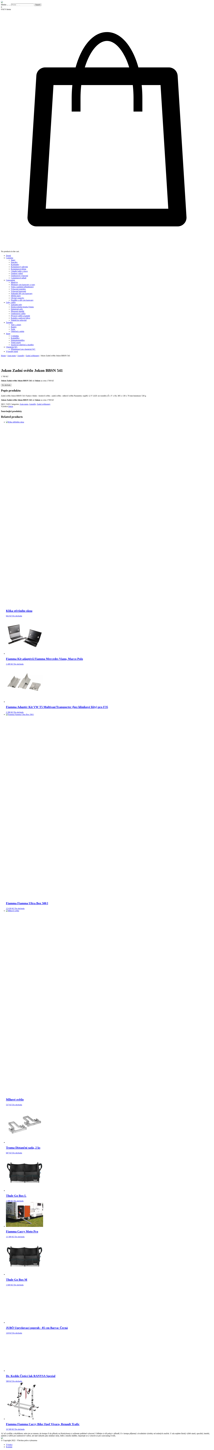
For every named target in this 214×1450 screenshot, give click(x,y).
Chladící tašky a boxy (19, 271)
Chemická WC (12, 347)
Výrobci (9, 1445)
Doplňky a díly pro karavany (22, 300)
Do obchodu (6, 385)
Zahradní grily (16, 305)
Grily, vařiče (11, 302)
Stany (13, 260)
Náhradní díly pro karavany (21, 293)
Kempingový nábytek (19, 267)
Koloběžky (15, 338)
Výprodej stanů (12, 351)
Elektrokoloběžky (18, 340)
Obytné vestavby (17, 298)
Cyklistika (15, 336)
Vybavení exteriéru (18, 289)
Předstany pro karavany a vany (23, 285)
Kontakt (9, 1447)
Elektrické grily (17, 309)
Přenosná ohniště (17, 311)
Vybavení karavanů (18, 291)
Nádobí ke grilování (19, 320)
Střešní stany (16, 296)
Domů (8, 256)
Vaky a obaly (16, 325)
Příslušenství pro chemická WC (23, 349)
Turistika (9, 322)
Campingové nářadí (18, 278)
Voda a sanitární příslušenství (22, 287)
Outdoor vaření (17, 273)
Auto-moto (11, 356)
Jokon (10, 406)
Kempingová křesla (18, 269)
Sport (8, 334)
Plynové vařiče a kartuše (20, 316)
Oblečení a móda (17, 331)
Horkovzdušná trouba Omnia (22, 307)
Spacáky (14, 262)
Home (3, 356)
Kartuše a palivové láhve (20, 318)
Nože (13, 329)
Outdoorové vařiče (18, 314)
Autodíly (20, 356)
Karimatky (15, 264)
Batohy (14, 327)
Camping (9, 258)
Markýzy (14, 282)
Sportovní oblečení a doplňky (22, 345)
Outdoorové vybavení (19, 276)
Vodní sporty (16, 342)
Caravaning (10, 280)
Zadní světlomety (32, 356)
